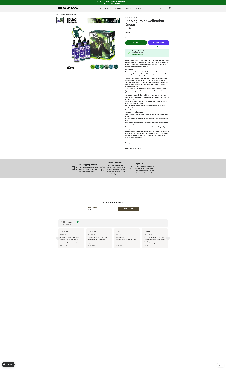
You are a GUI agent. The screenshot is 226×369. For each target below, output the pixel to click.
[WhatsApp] (138, 149)
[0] (168, 8)
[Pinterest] (136, 149)
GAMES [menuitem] (107, 8)
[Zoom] (117, 19)
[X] (133, 149)
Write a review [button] (128, 209)
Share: (127, 148)
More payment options (158, 46)
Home (57, 14)
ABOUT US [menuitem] (129, 8)
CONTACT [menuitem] (138, 8)
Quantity (127, 32)
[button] (63, 245)
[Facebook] (131, 149)
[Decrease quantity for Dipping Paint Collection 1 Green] (126, 36)
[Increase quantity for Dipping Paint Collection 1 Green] (132, 36)
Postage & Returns (130, 143)
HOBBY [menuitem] (99, 8)
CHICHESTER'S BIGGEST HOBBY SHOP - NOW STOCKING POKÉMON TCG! (114, 2)
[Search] (161, 8)
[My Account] (164, 8)
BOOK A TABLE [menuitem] (117, 8)
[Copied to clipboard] (141, 149)
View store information (137, 54)
